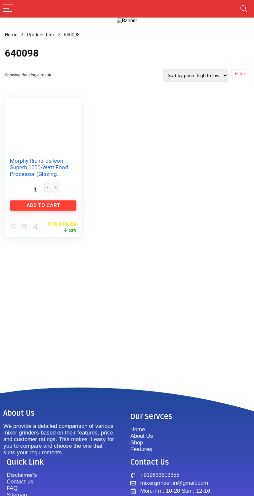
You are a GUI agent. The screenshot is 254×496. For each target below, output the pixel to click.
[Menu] (8, 9)
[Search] (244, 9)
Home (11, 34)
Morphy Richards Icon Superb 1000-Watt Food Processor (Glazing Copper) (39, 170)
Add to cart (43, 205)
